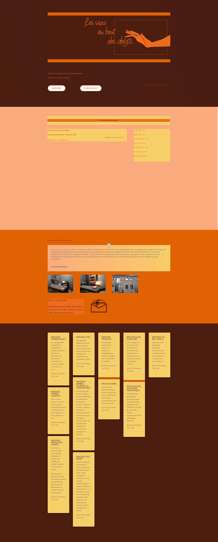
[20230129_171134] (60, 292)
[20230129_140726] (125, 292)
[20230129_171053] (93, 292)
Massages (56, 88)
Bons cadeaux (90, 88)
